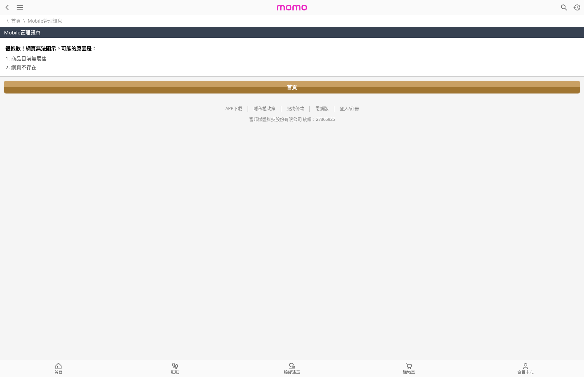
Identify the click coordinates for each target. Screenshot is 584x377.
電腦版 (321, 108)
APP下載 (233, 108)
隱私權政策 (264, 108)
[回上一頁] (7, 7)
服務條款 (295, 108)
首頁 (16, 21)
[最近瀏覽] (577, 7)
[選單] (20, 7)
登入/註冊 (349, 108)
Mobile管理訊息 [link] (45, 21)
